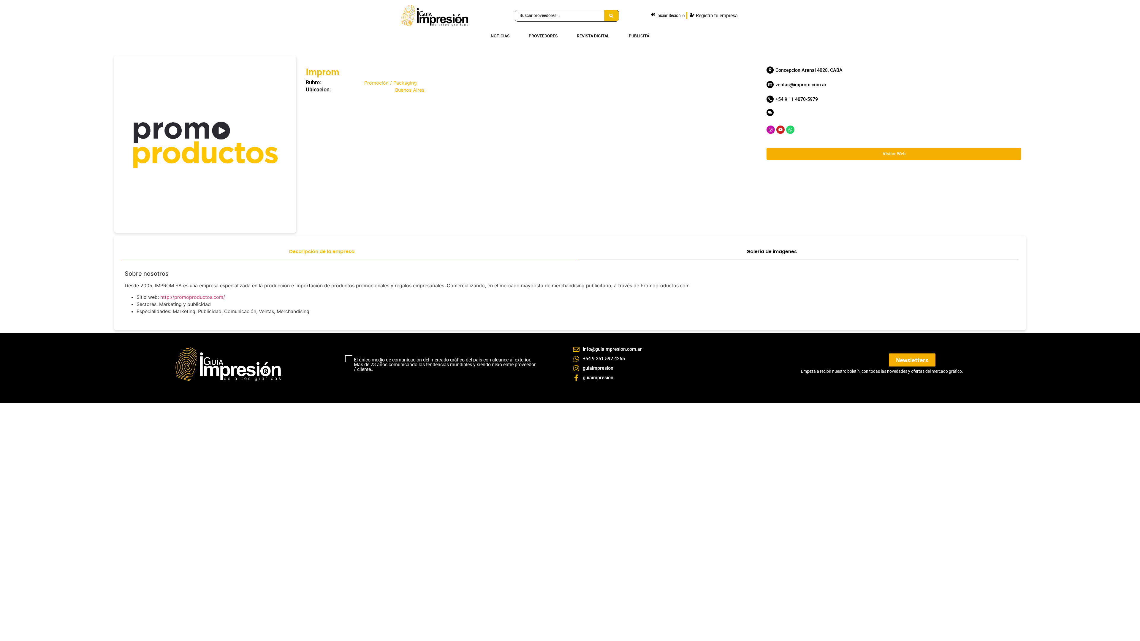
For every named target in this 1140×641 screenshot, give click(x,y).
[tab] (349, 253)
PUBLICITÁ (639, 36)
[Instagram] (771, 130)
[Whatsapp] (790, 130)
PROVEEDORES (543, 36)
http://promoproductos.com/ (192, 297)
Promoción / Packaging (390, 83)
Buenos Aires (409, 90)
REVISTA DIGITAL (593, 36)
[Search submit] (611, 15)
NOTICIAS (500, 36)
